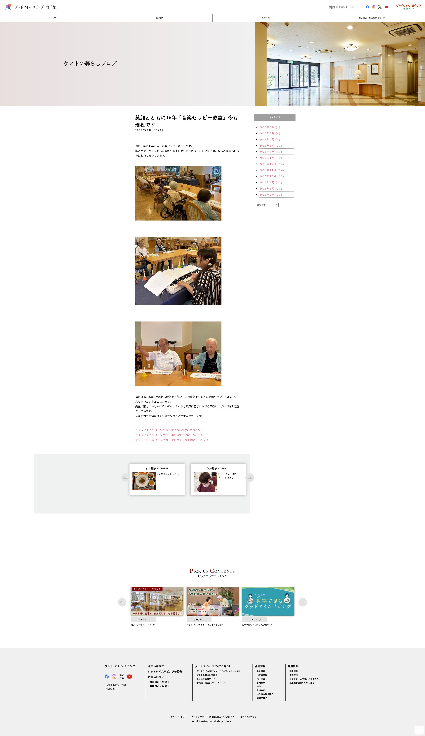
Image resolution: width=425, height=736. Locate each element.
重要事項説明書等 (248, 716)
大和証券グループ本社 (116, 685)
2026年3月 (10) (270, 145)
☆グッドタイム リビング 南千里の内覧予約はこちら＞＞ (169, 435)
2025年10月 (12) (271, 176)
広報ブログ (262, 697)
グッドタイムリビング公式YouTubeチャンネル (219, 671)
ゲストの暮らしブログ (207, 674)
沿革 (259, 686)
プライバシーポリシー (179, 716)
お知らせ (261, 690)
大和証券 (110, 688)
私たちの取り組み (265, 694)
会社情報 (260, 666)
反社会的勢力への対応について (223, 716)
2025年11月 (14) (271, 170)
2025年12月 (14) (271, 164)
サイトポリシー (199, 716)
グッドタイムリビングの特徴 (165, 671)
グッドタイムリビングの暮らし (213, 666)
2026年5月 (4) (270, 133)
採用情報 (293, 666)
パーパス (261, 678)
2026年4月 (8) (270, 139)
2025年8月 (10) (270, 188)
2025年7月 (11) (270, 194)
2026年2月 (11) (270, 151)
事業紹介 (261, 682)
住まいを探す (156, 666)
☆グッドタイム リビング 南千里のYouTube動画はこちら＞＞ (172, 440)
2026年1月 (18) (270, 158)
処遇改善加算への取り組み (302, 682)
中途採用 (294, 674)
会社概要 (261, 671)
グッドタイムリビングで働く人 (304, 678)
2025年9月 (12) (270, 182)
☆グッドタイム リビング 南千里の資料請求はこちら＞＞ (169, 430)
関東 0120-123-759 (159, 681)
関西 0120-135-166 (344, 6)
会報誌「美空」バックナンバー (211, 682)
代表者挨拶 (262, 674)
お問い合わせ (156, 677)
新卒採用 (294, 671)
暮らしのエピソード (206, 678)
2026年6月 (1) (270, 127)
